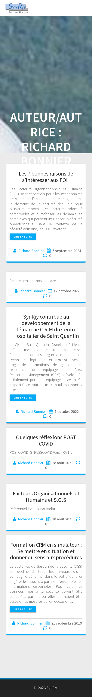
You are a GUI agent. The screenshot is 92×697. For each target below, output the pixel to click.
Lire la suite (23, 236)
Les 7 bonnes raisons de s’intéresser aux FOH (46, 176)
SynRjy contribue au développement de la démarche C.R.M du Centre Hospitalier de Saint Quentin (46, 326)
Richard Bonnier (31, 250)
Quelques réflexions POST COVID (46, 440)
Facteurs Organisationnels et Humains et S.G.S (46, 496)
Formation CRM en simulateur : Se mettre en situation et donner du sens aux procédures (46, 551)
